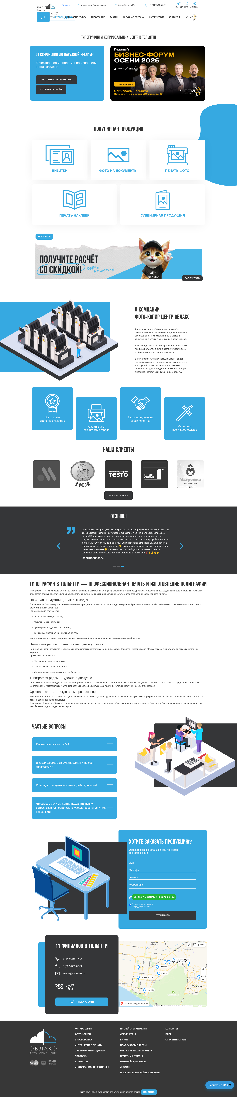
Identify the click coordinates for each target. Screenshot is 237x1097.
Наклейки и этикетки (133, 1029)
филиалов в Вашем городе (92, 5)
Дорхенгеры (128, 1034)
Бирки (124, 1040)
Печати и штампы (131, 1056)
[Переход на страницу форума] (154, 73)
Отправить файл (51, 89)
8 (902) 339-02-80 (73, 966)
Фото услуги (83, 1034)
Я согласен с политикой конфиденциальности (142, 905)
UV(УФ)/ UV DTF (156, 17)
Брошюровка (83, 1040)
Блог (168, 1034)
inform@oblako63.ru (127, 5)
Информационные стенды (92, 1067)
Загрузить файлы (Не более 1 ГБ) (154, 897)
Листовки (81, 1056)
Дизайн (114, 17)
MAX (186, 7)
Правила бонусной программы (140, 1072)
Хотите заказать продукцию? (160, 842)
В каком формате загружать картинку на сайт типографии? (65, 764)
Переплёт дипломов (133, 1061)
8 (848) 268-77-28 (73, 958)
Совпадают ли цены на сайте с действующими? (66, 785)
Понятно (149, 1092)
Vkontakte (194, 7)
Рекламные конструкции (136, 1051)
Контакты (174, 17)
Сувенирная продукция (90, 1051)
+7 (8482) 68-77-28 (157, 5)
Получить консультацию (56, 79)
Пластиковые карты (133, 1045)
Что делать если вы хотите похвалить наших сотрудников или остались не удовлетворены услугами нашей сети (71, 807)
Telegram (179, 7)
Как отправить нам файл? (52, 744)
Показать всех (118, 495)
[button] (114, 566)
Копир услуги (83, 1029)
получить (44, 236)
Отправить (163, 915)
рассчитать (192, 278)
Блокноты (81, 1061)
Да (43, 17)
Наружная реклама (133, 17)
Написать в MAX (218, 1085)
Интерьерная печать (88, 1045)
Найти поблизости (82, 1002)
